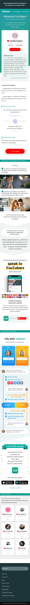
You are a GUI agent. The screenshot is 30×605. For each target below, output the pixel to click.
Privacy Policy (5, 586)
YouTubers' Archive (7, 593)
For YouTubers (16, 12)
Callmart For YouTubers (8, 596)
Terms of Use (5, 583)
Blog (3, 580)
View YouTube (15, 49)
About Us (4, 574)
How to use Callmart (15, 488)
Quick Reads (5, 590)
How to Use (25, 12)
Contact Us (5, 577)
